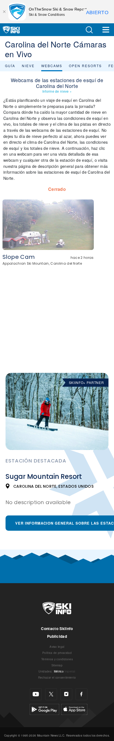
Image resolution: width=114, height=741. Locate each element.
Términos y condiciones (57, 659)
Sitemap (57, 665)
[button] (89, 30)
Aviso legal (57, 646)
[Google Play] (44, 708)
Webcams (51, 65)
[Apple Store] (74, 708)
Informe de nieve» (57, 91)
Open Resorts (85, 65)
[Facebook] (81, 694)
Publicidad (57, 636)
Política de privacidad (57, 653)
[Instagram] (66, 694)
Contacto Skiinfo (57, 628)
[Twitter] (51, 694)
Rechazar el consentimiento (57, 677)
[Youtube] (36, 694)
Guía (10, 65)
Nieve (28, 65)
